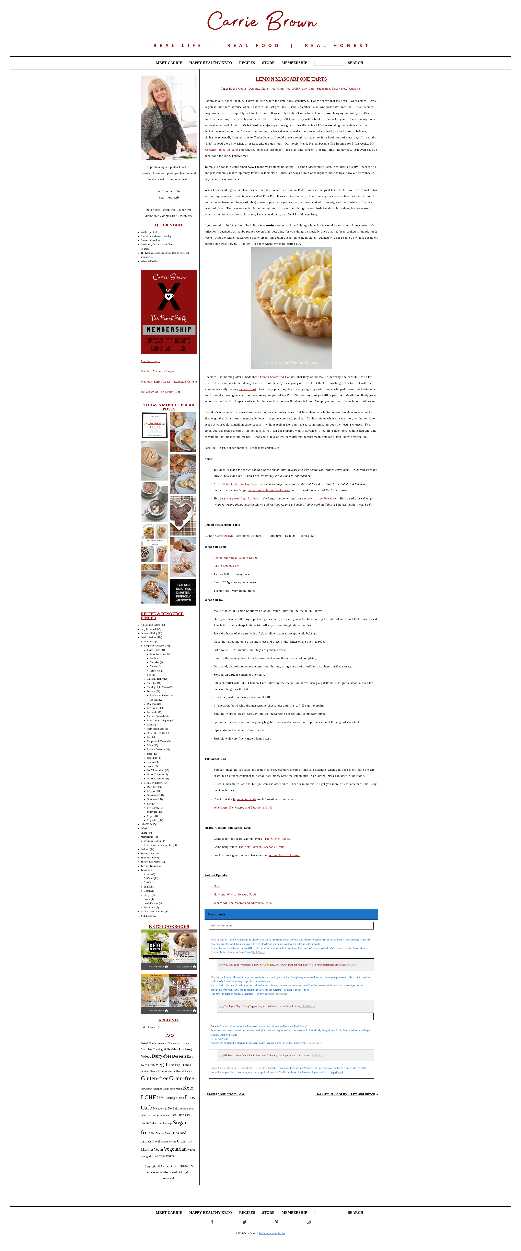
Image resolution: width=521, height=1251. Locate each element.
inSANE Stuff (148, 824)
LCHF (148, 1097)
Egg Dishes (152, 708)
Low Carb (152, 807)
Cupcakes (154, 662)
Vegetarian (152, 820)
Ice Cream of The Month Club (161, 391)
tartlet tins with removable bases (269, 490)
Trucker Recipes (168, 1141)
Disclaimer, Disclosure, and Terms (157, 244)
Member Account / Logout (158, 371)
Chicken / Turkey (155, 678)
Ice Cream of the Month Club (158, 845)
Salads (150, 745)
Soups (150, 766)
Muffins (154, 666)
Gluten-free (152, 795)
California (148, 878)
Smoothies (152, 757)
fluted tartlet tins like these (240, 484)
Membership (147, 836)
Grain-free (152, 799)
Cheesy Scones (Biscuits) (183, 432)
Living (144, 832)
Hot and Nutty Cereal (154, 502)
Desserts (151, 691)
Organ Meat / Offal (156, 733)
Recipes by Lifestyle (153, 782)
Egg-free (151, 791)
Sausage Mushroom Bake (226, 1094)
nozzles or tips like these (320, 498)
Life (143, 828)
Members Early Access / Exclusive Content (169, 381)
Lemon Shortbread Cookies (278, 377)
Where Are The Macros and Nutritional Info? (243, 807)
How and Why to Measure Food (235, 894)
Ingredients (149, 641)
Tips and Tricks (148, 866)
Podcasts (145, 248)
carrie (221, 964)
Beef (149, 674)
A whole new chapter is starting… (157, 236)
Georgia (148, 890)
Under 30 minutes (155, 778)
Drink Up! (154, 543)
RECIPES (247, 63)
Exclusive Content (152, 840)
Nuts (217, 886)
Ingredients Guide (244, 799)
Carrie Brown (224, 535)
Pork (149, 737)
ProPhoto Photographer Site (272, 1233)
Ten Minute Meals (155, 770)
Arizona (148, 874)
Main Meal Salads (155, 728)
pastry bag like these (245, 498)
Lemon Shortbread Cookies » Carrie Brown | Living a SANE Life (242, 1068)
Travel (144, 870)
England (148, 886)
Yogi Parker (146, 915)
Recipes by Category (154, 645)
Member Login (150, 361)
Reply (255, 952)
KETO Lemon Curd (226, 565)
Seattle (147, 899)
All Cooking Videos (150, 624)
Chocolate (152, 683)
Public (144, 1115)
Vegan (150, 816)
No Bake (154, 699)
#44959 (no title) (149, 232)
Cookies (154, 658)
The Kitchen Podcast (278, 838)
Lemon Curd (247, 389)
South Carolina (151, 903)
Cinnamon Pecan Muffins (183, 557)
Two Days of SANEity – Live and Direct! (345, 1094)
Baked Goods (153, 650)
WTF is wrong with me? (152, 911)
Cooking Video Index (151, 240)
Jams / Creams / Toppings (159, 720)
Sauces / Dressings (156, 749)
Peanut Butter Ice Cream (154, 461)
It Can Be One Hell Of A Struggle (183, 592)
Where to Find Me (150, 261)
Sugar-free (152, 811)
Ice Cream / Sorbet (159, 695)
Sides (149, 753)
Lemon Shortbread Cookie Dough (236, 557)
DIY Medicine (154, 703)
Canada (147, 882)
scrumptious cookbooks (284, 855)
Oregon (147, 895)
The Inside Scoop (149, 857)
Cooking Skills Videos (158, 687)
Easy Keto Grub (149, 629)
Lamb (149, 724)
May (213, 939)
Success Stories (148, 853)
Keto (149, 803)
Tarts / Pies (155, 670)
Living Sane (174, 1098)
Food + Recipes (148, 637)
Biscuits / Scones (158, 654)
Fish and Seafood (155, 716)
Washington (149, 907)
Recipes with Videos (157, 741)
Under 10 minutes (155, 774)
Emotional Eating (149, 633)
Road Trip (176, 1114)
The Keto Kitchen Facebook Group (262, 846)
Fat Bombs (152, 712)
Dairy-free (152, 787)
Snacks (150, 762)
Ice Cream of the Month (170, 1088)
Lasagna (154, 584)
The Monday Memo (150, 861)
